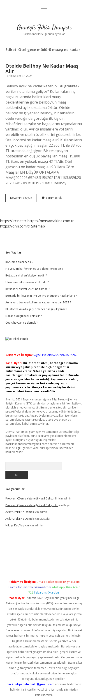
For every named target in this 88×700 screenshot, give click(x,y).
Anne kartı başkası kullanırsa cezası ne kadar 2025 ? (38, 302)
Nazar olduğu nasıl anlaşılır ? (23, 316)
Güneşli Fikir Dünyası (44, 27)
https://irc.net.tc (13, 220)
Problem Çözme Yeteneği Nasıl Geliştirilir (31, 498)
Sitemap (38, 226)
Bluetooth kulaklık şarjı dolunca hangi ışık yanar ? (36, 309)
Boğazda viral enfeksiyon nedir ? (26, 275)
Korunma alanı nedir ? (19, 262)
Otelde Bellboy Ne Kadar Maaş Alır (41, 68)
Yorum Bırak (54, 198)
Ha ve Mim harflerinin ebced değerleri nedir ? (34, 269)
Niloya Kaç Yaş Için (17, 525)
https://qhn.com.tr (15, 226)
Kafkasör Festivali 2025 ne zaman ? (27, 289)
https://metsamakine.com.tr (50, 220)
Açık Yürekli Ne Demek (19, 512)
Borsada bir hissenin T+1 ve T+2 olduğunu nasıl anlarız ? (41, 296)
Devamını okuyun (23, 199)
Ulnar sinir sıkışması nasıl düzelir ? (27, 282)
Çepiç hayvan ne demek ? (21, 323)
